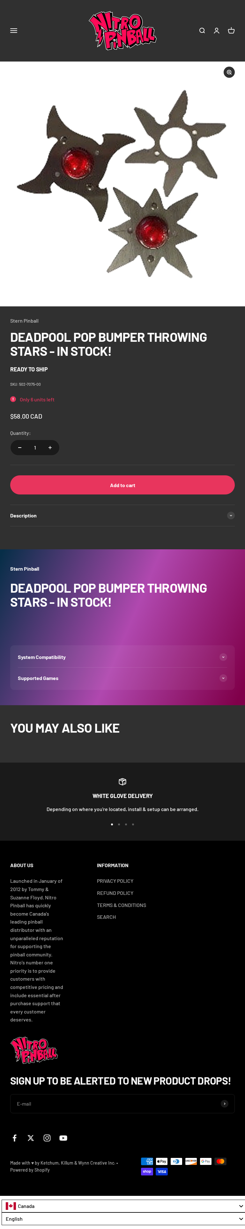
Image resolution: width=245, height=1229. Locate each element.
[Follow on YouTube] (63, 1138)
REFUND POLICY (115, 893)
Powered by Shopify (30, 1170)
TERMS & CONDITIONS (121, 905)
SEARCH (106, 917)
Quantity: (20, 433)
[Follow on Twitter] (30, 1138)
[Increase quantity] (50, 447)
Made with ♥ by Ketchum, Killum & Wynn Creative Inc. (62, 1163)
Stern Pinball (24, 321)
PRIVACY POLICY (115, 881)
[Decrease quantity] (20, 447)
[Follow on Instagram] (47, 1138)
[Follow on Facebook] (14, 1138)
